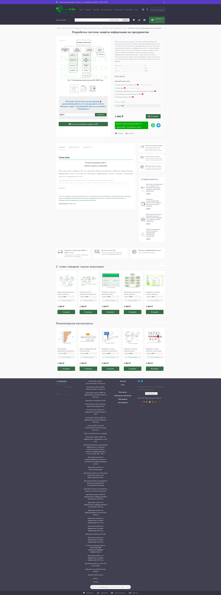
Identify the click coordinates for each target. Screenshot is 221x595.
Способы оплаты (119, 10)
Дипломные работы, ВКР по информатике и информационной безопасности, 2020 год (95, 496)
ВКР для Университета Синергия (95, 433)
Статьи (95, 582)
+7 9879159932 (61, 381)
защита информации (64, 203)
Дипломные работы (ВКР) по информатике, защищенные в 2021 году (95, 439)
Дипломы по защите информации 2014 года (114, 28)
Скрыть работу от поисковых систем (126, 85)
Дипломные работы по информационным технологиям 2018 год (95, 512)
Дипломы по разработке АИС (96, 400)
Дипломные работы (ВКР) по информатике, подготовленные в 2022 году (95, 420)
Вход (153, 10)
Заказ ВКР (96, 10)
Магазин (123, 381)
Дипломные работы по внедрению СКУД (115, 198)
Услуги (82, 10)
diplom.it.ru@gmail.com (64, 394)
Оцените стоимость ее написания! (95, 166)
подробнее (62, 188)
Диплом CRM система (95, 575)
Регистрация (160, 10)
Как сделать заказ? (106, 10)
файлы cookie (104, 587)
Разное (95, 578)
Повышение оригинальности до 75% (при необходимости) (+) (135, 91)
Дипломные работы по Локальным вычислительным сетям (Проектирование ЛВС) (96, 475)
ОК (128, 587)
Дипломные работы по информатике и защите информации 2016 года (96, 528)
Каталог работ (61, 20)
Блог (122, 385)
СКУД (70, 203)
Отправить (100, 114)
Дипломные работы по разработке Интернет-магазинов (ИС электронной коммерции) (95, 483)
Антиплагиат (129, 10)
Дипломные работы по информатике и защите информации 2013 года (96, 558)
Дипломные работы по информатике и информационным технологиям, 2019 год (95, 504)
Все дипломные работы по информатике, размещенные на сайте (106, 196)
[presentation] (157, 267)
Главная (58, 28)
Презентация (120, 88)
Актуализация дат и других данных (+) (129, 94)
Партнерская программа (122, 395)
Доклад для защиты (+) (124, 97)
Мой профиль (122, 399)
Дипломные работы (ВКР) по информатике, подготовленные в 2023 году (95, 395)
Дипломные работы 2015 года (95, 534)
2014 (74, 203)
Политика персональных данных (149, 398)
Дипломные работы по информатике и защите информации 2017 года (96, 520)
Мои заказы (123, 392)
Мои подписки (123, 402)
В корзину (154, 116)
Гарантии (88, 10)
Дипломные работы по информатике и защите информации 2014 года (81, 28)
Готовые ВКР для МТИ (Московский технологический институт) (95, 427)
